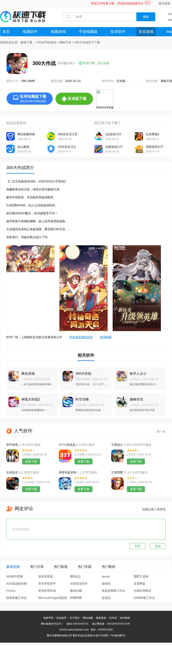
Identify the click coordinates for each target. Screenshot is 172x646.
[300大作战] (66, 374)
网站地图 (88, 617)
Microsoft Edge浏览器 (52, 597)
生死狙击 (12, 472)
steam (106, 576)
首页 (6, 32)
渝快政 (106, 583)
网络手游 (65, 42)
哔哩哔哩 (76, 597)
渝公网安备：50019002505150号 (111, 623)
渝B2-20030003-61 (77, 623)
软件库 (113, 617)
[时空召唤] (66, 400)
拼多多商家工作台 (113, 590)
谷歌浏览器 (45, 576)
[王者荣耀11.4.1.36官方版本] (117, 483)
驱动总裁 (76, 590)
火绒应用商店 (142, 590)
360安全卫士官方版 (67, 134)
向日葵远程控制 (16, 583)
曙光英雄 (28, 373)
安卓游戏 (146, 32)
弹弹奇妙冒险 (67, 472)
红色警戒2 (152, 134)
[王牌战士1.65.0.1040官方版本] (117, 456)
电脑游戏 (58, 32)
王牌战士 (117, 444)
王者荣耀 (117, 472)
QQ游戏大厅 (113, 134)
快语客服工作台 (16, 597)
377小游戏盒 (67, 444)
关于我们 (75, 617)
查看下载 (31, 461)
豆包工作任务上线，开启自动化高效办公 (117, 3)
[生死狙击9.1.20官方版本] (12, 483)
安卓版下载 (80, 100)
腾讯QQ (75, 576)
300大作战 (83, 373)
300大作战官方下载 (87, 42)
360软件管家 (14, 576)
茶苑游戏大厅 (154, 146)
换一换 (161, 431)
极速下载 (26, 42)
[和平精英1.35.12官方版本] (12, 456)
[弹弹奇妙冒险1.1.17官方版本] (65, 483)
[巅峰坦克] (121, 400)
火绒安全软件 (79, 583)
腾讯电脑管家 (26, 134)
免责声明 (48, 617)
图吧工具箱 (141, 576)
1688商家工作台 (144, 597)
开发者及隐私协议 (81, 337)
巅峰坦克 (136, 399)
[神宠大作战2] (12, 400)
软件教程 (125, 617)
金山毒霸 (23, 146)
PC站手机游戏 (46, 42)
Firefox (11, 590)
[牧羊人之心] (121, 374)
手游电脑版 (88, 32)
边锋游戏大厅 (114, 146)
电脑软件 (30, 32)
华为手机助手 (47, 583)
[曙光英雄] (12, 374)
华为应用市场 (47, 590)
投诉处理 (61, 617)
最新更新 (101, 617)
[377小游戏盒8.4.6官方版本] (65, 456)
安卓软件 (117, 32)
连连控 (106, 597)
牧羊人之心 (138, 373)
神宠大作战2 (30, 399)
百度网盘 (139, 583)
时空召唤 (82, 399)
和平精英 (12, 444)
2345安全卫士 (67, 146)
